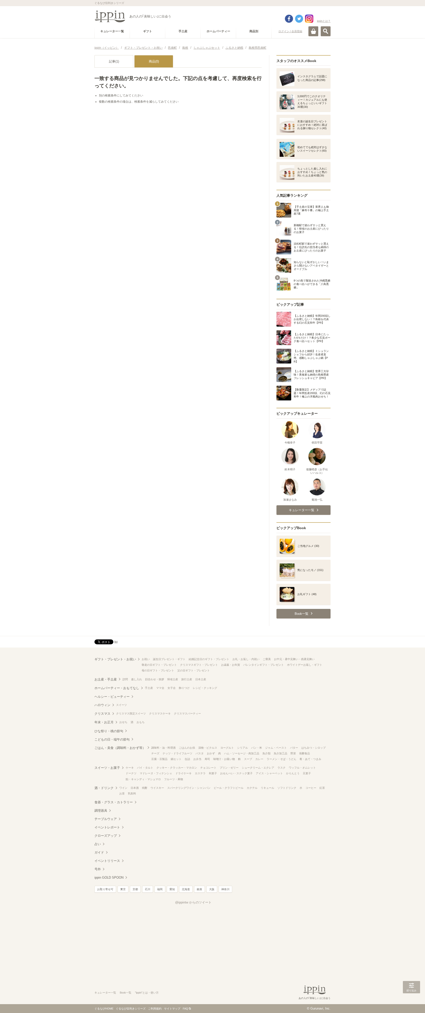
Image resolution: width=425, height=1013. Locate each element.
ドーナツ (131, 773)
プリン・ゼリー (229, 767)
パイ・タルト (145, 767)
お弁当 (197, 759)
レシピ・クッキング (205, 687)
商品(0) (154, 61)
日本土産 (200, 679)
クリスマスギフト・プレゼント (199, 664)
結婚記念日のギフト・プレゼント (209, 659)
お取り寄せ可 (105, 889)
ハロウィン (102, 705)
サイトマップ (172, 1008)
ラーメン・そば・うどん (281, 759)
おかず (211, 753)
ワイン (123, 787)
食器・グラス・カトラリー (113, 802)
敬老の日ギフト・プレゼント (159, 664)
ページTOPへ (411, 1002)
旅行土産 (186, 679)
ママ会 (160, 687)
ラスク (281, 767)
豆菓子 (307, 773)
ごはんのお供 (187, 747)
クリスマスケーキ (160, 713)
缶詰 (187, 759)
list (116, 641)
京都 (135, 889)
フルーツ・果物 (173, 779)
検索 (326, 31)
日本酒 (135, 787)
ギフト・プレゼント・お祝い (115, 659)
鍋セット (176, 759)
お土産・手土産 (105, 679)
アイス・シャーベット (269, 773)
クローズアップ (105, 836)
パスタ (200, 753)
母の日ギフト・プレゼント (158, 670)
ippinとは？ (324, 20)
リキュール (267, 787)
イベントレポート (107, 827)
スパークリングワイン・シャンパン (189, 787)
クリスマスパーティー (187, 713)
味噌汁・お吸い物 (224, 759)
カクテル (252, 787)
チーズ (155, 753)
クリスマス (102, 713)
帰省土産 (172, 679)
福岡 (160, 889)
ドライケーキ (183, 773)
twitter (299, 19)
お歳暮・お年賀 (230, 664)
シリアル (242, 747)
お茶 (122, 793)
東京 (123, 889)
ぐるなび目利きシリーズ (131, 1008)
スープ (248, 759)
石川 (147, 889)
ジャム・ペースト (276, 747)
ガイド (99, 852)
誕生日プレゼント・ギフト (169, 659)
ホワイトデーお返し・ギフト (304, 664)
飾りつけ (184, 687)
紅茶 (322, 787)
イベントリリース (107, 861)
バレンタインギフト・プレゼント (263, 664)
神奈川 (225, 889)
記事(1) (114, 61)
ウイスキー (157, 787)
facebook (289, 19)
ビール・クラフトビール (228, 787)
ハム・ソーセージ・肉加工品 (241, 753)
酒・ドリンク (104, 788)
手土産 (149, 687)
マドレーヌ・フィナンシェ (156, 773)
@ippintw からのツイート (193, 902)
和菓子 (213, 773)
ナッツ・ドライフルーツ (177, 753)
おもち (141, 722)
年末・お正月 (104, 722)
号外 (97, 869)
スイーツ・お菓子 (107, 768)
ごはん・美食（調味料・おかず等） (120, 748)
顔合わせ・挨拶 (154, 679)
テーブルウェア (105, 819)
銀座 (199, 889)
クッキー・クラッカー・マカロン (176, 767)
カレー (259, 759)
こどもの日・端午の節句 (112, 739)
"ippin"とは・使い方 (147, 992)
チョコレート (208, 767)
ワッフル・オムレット (302, 767)
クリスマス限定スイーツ (131, 713)
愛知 (172, 889)
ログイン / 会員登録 (290, 31)
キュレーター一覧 (105, 992)
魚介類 (266, 753)
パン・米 (256, 747)
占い (97, 844)
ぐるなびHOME (103, 1008)
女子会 (171, 687)
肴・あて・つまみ (310, 759)
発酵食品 (304, 753)
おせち (123, 722)
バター (294, 747)
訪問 (125, 679)
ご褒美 (267, 659)
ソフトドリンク (286, 787)
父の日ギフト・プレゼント (193, 670)
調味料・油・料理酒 (163, 747)
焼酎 (144, 787)
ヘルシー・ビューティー (112, 696)
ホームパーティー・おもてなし (116, 688)
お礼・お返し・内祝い (245, 659)
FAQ (185, 1008)
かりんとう (293, 773)
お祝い (146, 659)
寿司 (207, 759)
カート (313, 31)
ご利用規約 (155, 1008)
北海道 (186, 889)
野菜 (293, 753)
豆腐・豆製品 (159, 759)
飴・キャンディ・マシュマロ (143, 779)
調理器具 (100, 810)
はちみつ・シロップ (313, 747)
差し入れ (136, 679)
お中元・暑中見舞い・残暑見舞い (294, 659)
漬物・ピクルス (207, 747)
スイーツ (121, 704)
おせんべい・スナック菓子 (236, 773)
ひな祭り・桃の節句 (108, 731)
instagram (309, 19)
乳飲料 (132, 793)
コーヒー (310, 787)
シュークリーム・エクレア (258, 767)
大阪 (211, 889)
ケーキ (130, 767)
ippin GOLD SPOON (108, 877)
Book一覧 (125, 992)
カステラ (200, 773)
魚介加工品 (280, 753)
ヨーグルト (227, 747)
